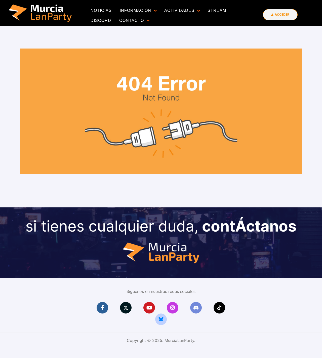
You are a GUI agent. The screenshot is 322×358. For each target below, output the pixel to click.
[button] (280, 14)
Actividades (179, 10)
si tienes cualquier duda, (161, 226)
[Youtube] (149, 308)
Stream (217, 10)
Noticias (101, 10)
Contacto (131, 20)
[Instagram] (172, 308)
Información (135, 10)
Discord (101, 20)
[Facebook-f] (102, 308)
